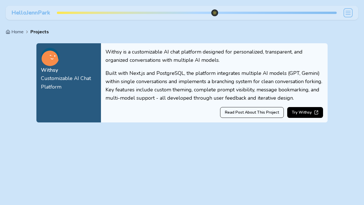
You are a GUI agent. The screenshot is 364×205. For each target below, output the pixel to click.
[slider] (214, 12)
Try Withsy (302, 112)
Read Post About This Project (252, 112)
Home (17, 32)
